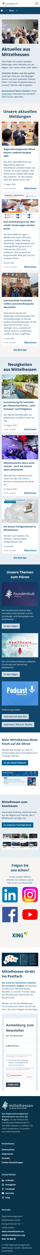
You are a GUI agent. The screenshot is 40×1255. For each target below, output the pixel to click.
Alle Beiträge (20, 349)
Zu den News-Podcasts (15, 762)
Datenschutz (8, 1149)
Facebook (10, 1189)
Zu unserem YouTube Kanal (17, 825)
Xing (7, 1197)
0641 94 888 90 (9, 1239)
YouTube (9, 1193)
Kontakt (6, 1158)
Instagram (10, 1184)
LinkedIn (9, 1180)
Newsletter (7, 93)
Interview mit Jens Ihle (15, 716)
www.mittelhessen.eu (13, 1231)
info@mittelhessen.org (13, 1235)
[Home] (2, 10)
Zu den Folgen (11, 626)
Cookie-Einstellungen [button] (12, 1162)
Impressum (7, 1153)
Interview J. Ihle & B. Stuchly (18, 724)
